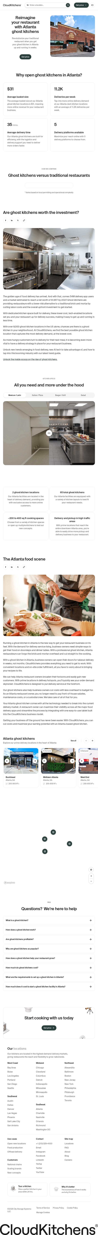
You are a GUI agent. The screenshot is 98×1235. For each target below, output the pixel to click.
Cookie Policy (72, 1208)
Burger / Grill (60, 395)
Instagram (40, 1151)
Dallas (10, 1105)
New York (69, 1084)
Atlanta (39, 1109)
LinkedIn (40, 1160)
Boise (10, 1071)
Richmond (41, 1125)
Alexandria (70, 1067)
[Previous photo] (7, 761)
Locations (69, 1143)
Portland (11, 1080)
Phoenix (11, 1117)
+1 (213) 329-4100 (44, 1143)
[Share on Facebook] (5, 220)
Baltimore (69, 1071)
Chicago (40, 1067)
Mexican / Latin (14, 395)
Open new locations (16, 1143)
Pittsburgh (69, 1092)
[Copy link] (24, 220)
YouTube (40, 1172)
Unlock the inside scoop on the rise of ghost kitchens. (30, 359)
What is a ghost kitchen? (17, 920)
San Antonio (13, 1125)
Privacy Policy (58, 1208)
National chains (14, 1164)
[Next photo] (35, 761)
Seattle (10, 1088)
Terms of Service (43, 1208)
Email (38, 1147)
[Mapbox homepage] (9, 882)
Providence (70, 1096)
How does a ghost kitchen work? (21, 929)
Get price (80, 5)
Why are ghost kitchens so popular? (22, 948)
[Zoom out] (91, 881)
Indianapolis (41, 1084)
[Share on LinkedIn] (11, 220)
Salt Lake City (13, 1121)
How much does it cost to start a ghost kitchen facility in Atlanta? (35, 986)
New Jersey (70, 1080)
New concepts (14, 1172)
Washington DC (43, 1129)
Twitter (39, 1168)
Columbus (41, 1075)
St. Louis (40, 1096)
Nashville (40, 1117)
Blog (67, 1155)
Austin (10, 1101)
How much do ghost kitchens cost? (22, 967)
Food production (15, 1147)
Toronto (68, 1100)
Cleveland (40, 1071)
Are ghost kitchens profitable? (20, 939)
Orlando (40, 1121)
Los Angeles (13, 1075)
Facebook (40, 1155)
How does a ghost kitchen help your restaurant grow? (30, 958)
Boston (68, 1075)
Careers (68, 1160)
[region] (49, 842)
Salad (83, 395)
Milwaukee (41, 1088)
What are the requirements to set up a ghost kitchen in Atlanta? (35, 977)
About (67, 1151)
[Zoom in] (91, 876)
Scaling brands (14, 1168)
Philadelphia (70, 1088)
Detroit (39, 1080)
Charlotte (40, 1113)
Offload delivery (14, 1151)
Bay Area (11, 1067)
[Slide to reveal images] (49, 433)
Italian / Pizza (37, 395)
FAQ (67, 1147)
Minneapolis (41, 1092)
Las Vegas (12, 1113)
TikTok (39, 1164)
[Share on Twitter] (17, 220)
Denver (10, 1109)
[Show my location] (91, 869)
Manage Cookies (43, 1212)
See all (73, 741)
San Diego (12, 1084)
